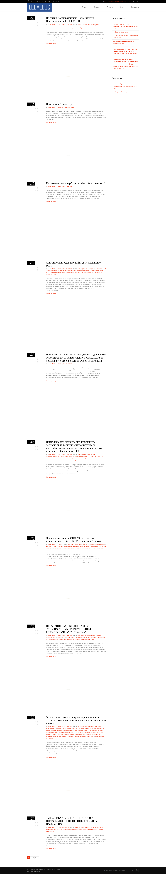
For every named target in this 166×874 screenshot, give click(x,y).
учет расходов (56, 460)
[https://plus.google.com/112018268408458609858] (137, 1)
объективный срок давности (96, 730)
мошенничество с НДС (53, 270)
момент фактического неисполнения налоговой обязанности (85, 728)
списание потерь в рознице (54, 458)
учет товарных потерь (67, 460)
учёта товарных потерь (82, 460)
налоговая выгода (69, 546)
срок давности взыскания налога (69, 736)
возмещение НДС (101, 268)
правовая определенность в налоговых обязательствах (63, 732)
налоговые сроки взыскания (65, 637)
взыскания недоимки (84, 635)
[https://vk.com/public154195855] (133, 1)
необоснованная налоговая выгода (62, 548)
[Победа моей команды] (67, 76)
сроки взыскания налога (88, 639)
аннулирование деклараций (86, 268)
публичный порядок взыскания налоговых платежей (73, 734)
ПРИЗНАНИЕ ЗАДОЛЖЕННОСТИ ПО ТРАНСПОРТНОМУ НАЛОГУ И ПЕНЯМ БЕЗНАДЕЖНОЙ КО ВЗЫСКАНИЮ (68, 629)
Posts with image (62, 107)
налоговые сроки (51, 637)
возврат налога (96, 635)
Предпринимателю (63, 827)
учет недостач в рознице (88, 458)
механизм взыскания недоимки (87, 726)
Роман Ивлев (51, 24)
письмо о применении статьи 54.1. (84, 548)
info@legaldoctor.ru (56, 1)
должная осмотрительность (54, 546)
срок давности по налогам (72, 639)
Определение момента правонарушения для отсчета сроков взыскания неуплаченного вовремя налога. (76, 720)
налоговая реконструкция (68, 270)
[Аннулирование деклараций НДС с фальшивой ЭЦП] (67, 235)
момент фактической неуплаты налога (58, 730)
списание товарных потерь (72, 458)
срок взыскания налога (95, 637)
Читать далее (50, 43)
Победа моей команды (59, 104)
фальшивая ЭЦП (89, 272)
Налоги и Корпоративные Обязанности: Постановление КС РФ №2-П (70, 19)
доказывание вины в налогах (96, 544)
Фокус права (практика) (65, 24)
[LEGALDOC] (39, 7)
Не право (71, 107)
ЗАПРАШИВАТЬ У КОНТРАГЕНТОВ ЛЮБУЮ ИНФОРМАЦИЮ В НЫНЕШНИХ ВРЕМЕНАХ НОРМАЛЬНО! (71, 821)
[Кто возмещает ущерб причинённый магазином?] (67, 155)
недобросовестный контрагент (87, 829)
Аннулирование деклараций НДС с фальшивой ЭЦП (74, 264)
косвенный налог (98, 827)
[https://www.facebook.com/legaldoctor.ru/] (116, 1)
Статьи (60, 544)
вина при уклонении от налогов (77, 544)
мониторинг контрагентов (54, 829)
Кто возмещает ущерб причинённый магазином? (75, 183)
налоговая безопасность (70, 829)
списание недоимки (81, 637)
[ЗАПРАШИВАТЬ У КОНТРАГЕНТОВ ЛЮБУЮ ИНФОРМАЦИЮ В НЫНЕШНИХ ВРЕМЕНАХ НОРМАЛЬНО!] (67, 790)
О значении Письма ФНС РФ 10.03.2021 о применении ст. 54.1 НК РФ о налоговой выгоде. (74, 539)
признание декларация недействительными (69, 272)
